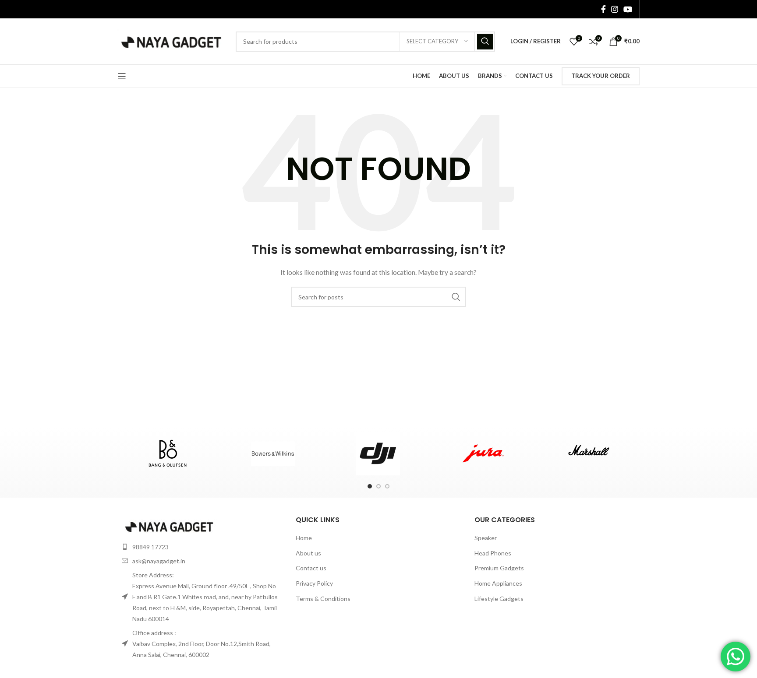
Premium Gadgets (499, 568)
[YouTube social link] (628, 9)
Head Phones (492, 553)
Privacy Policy (314, 583)
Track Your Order (600, 75)
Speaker (485, 537)
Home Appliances (498, 583)
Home (304, 537)
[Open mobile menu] (122, 76)
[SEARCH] (485, 41)
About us (308, 553)
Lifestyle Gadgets (499, 598)
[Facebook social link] (603, 9)
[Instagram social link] (614, 9)
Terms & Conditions (323, 598)
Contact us (311, 568)
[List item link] (200, 546)
